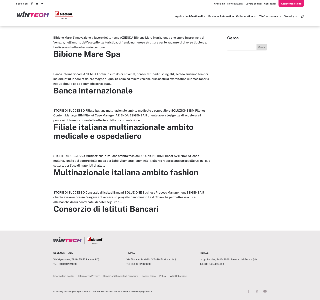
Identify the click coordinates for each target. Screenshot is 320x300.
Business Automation (221, 16)
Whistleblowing (178, 276)
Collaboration (244, 16)
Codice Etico (149, 276)
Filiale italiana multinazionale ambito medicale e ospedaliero (123, 131)
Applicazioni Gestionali (189, 16)
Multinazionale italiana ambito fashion (125, 172)
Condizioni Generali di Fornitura (120, 276)
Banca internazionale (93, 90)
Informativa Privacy (89, 276)
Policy (162, 276)
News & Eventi (235, 3)
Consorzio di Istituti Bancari (106, 209)
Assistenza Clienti (291, 3)
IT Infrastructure (268, 16)
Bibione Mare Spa (86, 54)
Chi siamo (219, 3)
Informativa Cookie (63, 276)
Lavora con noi (254, 3)
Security (289, 16)
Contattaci (270, 3)
